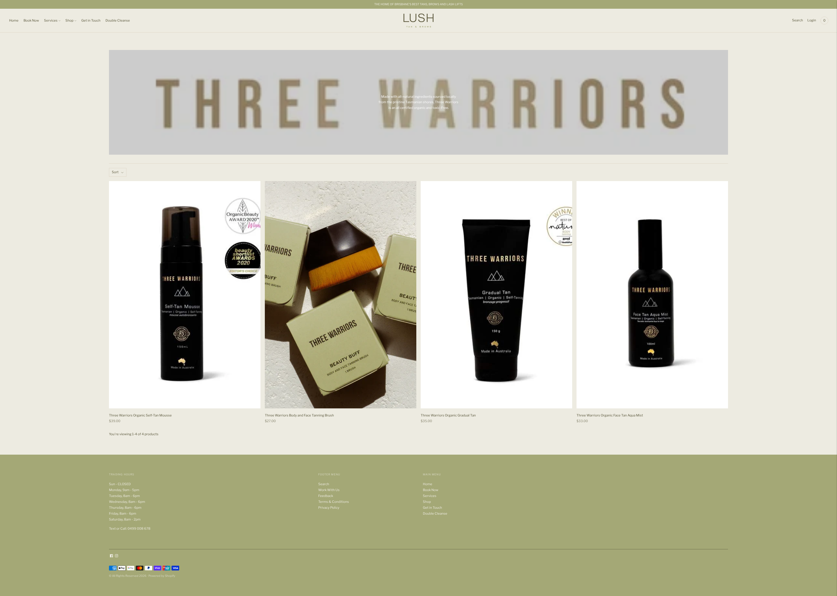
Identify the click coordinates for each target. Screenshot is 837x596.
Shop (69, 20)
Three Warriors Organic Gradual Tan (448, 415)
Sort (115, 172)
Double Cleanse (117, 20)
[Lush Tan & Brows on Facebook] (111, 556)
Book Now (31, 20)
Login (811, 20)
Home (14, 20)
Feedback (325, 496)
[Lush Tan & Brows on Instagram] (116, 556)
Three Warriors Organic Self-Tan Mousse (140, 415)
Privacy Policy (328, 508)
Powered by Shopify (161, 575)
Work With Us (329, 490)
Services (51, 20)
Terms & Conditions (333, 502)
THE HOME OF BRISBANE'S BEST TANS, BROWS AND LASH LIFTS (418, 4)
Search (797, 20)
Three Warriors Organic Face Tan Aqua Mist (610, 415)
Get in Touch (90, 20)
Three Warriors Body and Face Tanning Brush (299, 415)
